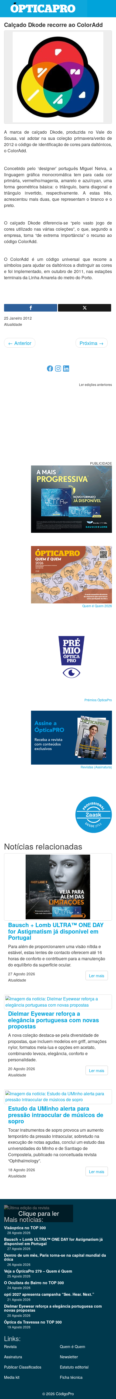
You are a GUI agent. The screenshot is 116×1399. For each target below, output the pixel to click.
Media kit (11, 1377)
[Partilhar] (30, 308)
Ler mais (96, 975)
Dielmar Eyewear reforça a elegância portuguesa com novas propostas (53, 1019)
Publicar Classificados (22, 1367)
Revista (10, 1346)
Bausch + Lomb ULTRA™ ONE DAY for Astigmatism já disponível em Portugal (56, 931)
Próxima (92, 342)
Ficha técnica (71, 1377)
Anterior (19, 342)
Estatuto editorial (74, 1367)
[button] (108, 8)
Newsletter (69, 1356)
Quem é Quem (72, 1346)
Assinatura (13, 1356)
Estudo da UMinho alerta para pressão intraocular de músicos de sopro (55, 1114)
